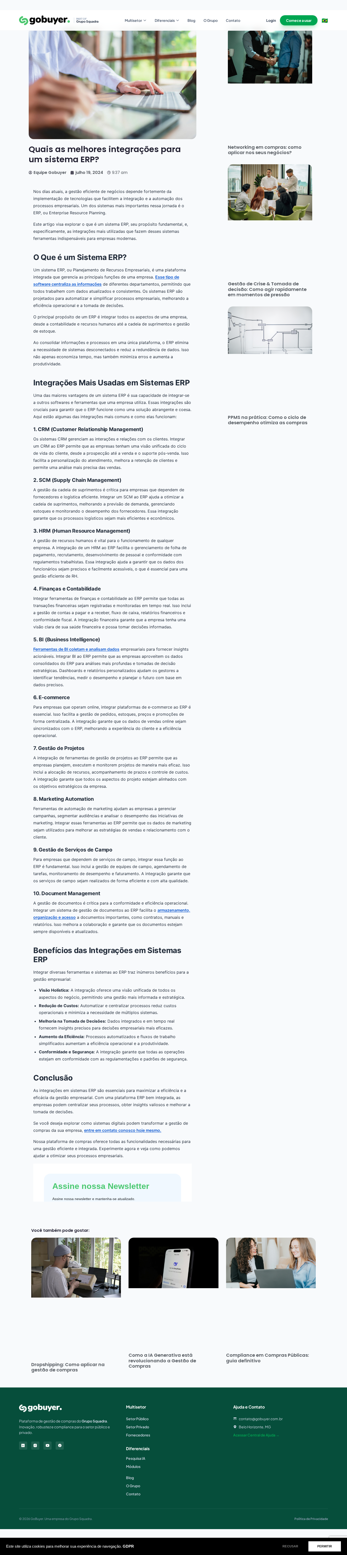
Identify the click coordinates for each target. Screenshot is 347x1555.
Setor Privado (137, 1427)
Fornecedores (138, 1435)
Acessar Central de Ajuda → (256, 1435)
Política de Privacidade (311, 1519)
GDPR (128, 1546)
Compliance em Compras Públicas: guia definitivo (267, 1358)
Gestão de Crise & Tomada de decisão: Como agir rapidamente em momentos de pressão (267, 289)
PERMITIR (324, 1546)
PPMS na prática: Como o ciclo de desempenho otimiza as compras (267, 420)
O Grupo (210, 20)
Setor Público (137, 1418)
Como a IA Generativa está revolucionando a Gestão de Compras (162, 1360)
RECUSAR (290, 1546)
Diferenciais (165, 20)
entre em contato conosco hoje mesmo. (122, 1130)
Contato (233, 20)
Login (271, 20)
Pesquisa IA (135, 1458)
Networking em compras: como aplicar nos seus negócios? (265, 150)
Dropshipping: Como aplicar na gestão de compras (68, 1367)
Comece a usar (298, 20)
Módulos (133, 1466)
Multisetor (133, 20)
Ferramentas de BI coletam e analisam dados (76, 649)
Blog (191, 20)
